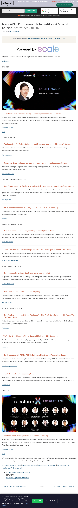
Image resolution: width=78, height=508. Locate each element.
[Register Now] (7, 127)
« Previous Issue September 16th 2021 (14, 486)
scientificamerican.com (10, 260)
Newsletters (44, 1)
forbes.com (6, 328)
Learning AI (35, 1)
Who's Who (66, 1)
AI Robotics (42, 465)
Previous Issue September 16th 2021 (18, 472)
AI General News (8, 465)
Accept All (37, 501)
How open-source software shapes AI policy (21, 292)
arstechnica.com (7, 242)
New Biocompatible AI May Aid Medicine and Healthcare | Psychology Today (34, 355)
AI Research (52, 465)
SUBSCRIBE (31, 11)
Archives (26, 1)
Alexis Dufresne (14, 31)
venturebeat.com (8, 284)
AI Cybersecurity (17, 468)
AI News (19, 1)
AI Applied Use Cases (29, 465)
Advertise (74, 1)
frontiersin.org (7, 155)
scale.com (5, 61)
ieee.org (5, 347)
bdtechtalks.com (8, 174)
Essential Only (50, 501)
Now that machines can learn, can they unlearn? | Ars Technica (29, 231)
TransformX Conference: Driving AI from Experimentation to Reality (32, 114)
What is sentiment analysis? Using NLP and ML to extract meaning (30, 208)
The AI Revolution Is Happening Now (18, 374)
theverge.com (6, 200)
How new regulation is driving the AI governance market (26, 273)
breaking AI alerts (47, 38)
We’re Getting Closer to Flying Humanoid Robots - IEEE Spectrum (30, 336)
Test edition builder (64, 5)
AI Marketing (62, 465)
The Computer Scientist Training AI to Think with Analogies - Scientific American (37, 250)
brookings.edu (7, 303)
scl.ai (3, 132)
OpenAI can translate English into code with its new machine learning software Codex (38, 186)
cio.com (4, 218)
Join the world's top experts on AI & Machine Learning (25, 436)
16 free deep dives (33, 38)
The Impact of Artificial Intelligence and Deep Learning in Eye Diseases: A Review (37, 144)
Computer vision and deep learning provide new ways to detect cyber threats (35, 163)
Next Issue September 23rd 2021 (17, 478)
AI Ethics (18, 465)
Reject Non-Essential (67, 501)
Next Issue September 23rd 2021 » (65, 486)
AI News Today (55, 1)
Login (76, 5)
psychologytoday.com (9, 366)
